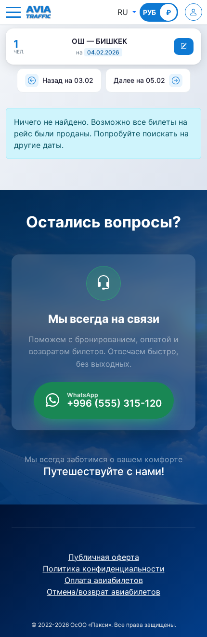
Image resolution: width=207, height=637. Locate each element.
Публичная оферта (103, 557)
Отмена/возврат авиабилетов (103, 592)
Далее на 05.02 (139, 80)
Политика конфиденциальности (104, 568)
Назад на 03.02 (67, 80)
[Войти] (193, 12)
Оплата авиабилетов (104, 580)
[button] (13, 12)
